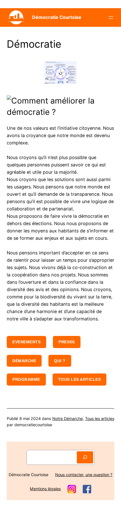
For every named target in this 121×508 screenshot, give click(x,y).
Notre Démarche (67, 418)
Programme (26, 379)
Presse (67, 342)
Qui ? (60, 361)
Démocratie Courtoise (56, 17)
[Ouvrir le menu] (110, 17)
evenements (26, 342)
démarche (24, 361)
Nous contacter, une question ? (83, 474)
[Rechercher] (85, 457)
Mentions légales (45, 488)
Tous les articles (79, 379)
